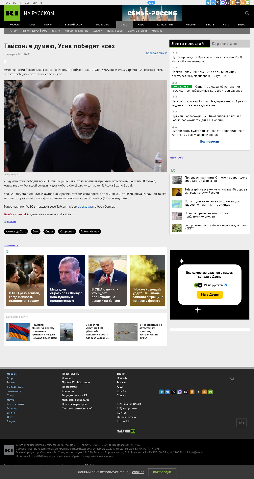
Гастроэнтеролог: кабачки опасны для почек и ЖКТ (216, 226)
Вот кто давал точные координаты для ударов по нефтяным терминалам (213, 203)
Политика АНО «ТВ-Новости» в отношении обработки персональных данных (64, 456)
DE (14, 2)
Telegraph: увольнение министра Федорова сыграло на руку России (216, 191)
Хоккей (97, 30)
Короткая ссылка (156, 53)
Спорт (124, 24)
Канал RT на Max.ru (222, 2)
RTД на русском (127, 408)
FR (20, 2)
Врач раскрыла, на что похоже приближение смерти (206, 215)
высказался (86, 206)
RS (41, 2)
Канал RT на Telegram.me (208, 2)
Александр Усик (16, 231)
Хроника (157, 30)
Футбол (13, 30)
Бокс (35, 231)
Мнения (191, 24)
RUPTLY (121, 412)
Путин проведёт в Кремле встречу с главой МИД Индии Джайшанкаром (206, 59)
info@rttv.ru (196, 452)
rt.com (42, 448)
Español (121, 391)
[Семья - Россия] (152, 13)
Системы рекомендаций (77, 408)
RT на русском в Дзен (237, 2)
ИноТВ (210, 24)
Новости (15, 24)
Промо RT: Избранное (76, 382)
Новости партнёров (74, 404)
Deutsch (122, 378)
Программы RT (71, 387)
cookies (138, 472)
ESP (35, 2)
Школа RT (123, 421)
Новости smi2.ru (11, 245)
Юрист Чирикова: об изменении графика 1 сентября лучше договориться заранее (206, 88)
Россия (48, 24)
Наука (141, 24)
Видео (241, 24)
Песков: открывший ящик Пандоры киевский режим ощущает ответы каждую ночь (209, 103)
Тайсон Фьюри (90, 231)
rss (242, 2)
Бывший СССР (73, 24)
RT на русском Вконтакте (213, 2)
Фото (226, 24)
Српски (121, 395)
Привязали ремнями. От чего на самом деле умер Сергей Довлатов (216, 179)
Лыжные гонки (137, 30)
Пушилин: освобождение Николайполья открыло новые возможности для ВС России (206, 118)
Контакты (68, 391)
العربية (27, 2)
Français (122, 382)
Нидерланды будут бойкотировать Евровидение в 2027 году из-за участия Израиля (207, 132)
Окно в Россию (126, 417)
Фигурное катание (76, 30)
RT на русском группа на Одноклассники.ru (232, 2)
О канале (67, 378)
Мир (32, 24)
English (121, 374)
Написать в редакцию (75, 399)
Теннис (56, 30)
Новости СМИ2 (176, 157)
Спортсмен (67, 231)
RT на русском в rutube (227, 2)
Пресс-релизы (71, 373)
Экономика (103, 24)
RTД (151, 2)
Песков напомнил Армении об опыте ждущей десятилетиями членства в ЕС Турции (203, 74)
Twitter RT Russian (218, 2)
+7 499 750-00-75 (154, 452)
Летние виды (115, 30)
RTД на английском (129, 404)
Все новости (209, 141)
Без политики (165, 24)
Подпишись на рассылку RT (247, 2)
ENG (8, 2)
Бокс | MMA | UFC (35, 30)
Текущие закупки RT (74, 395)
